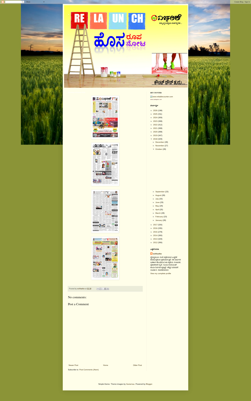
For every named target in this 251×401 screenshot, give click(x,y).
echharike (157, 254)
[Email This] (98, 289)
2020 (155, 132)
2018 (155, 139)
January (159, 220)
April (157, 209)
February (159, 217)
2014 (155, 235)
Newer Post (73, 365)
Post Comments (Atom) (89, 370)
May (157, 206)
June (157, 202)
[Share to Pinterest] (108, 289)
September (160, 192)
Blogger (149, 384)
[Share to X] (103, 289)
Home (105, 365)
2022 (155, 125)
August (158, 195)
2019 (155, 135)
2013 (155, 239)
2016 (155, 228)
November (160, 146)
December (160, 142)
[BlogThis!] (100, 289)
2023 (155, 121)
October (159, 149)
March (158, 213)
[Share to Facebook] (105, 289)
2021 (155, 128)
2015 (155, 232)
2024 (155, 117)
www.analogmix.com (156, 99)
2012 (155, 242)
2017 (155, 225)
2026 (155, 110)
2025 (155, 114)
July (157, 199)
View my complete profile (160, 273)
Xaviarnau (130, 384)
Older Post (137, 365)
